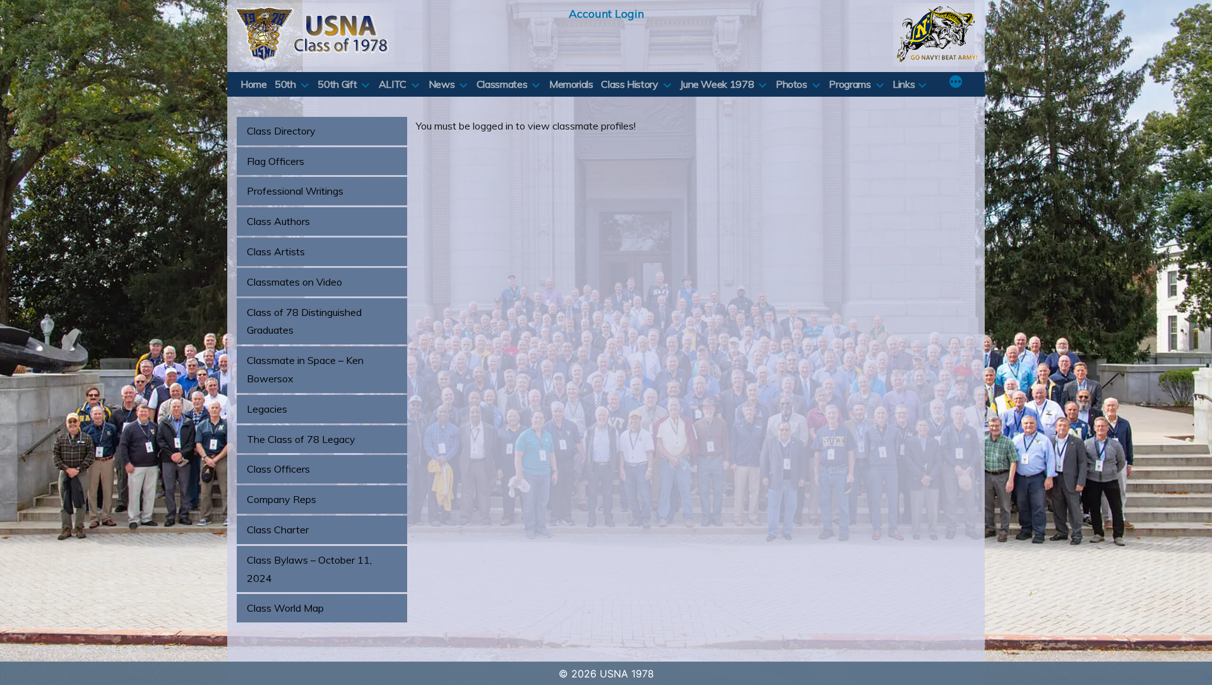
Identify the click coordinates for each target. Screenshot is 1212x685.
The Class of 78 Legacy (301, 439)
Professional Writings (295, 191)
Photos (791, 84)
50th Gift (337, 84)
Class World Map (285, 608)
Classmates (502, 84)
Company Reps (281, 499)
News (442, 84)
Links (904, 84)
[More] (955, 82)
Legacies (267, 409)
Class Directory (281, 130)
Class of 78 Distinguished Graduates (304, 321)
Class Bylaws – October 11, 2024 (309, 569)
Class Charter (278, 529)
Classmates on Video (294, 282)
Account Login (606, 13)
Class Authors (278, 221)
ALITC (393, 84)
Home (254, 84)
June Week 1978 (717, 84)
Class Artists (276, 251)
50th (285, 84)
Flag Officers (275, 161)
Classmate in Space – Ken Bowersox (305, 369)
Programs (849, 84)
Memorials (571, 84)
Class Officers (278, 469)
